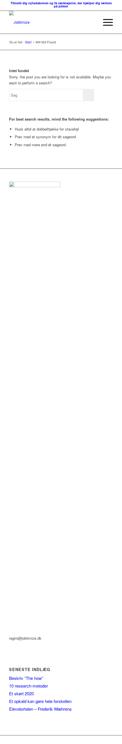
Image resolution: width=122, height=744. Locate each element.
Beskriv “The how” (26, 678)
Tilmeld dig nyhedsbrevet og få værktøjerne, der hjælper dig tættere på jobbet (61, 4)
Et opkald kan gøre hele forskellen (40, 701)
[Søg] (91, 22)
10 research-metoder (28, 686)
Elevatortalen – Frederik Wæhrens (40, 709)
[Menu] (105, 22)
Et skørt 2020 (21, 693)
